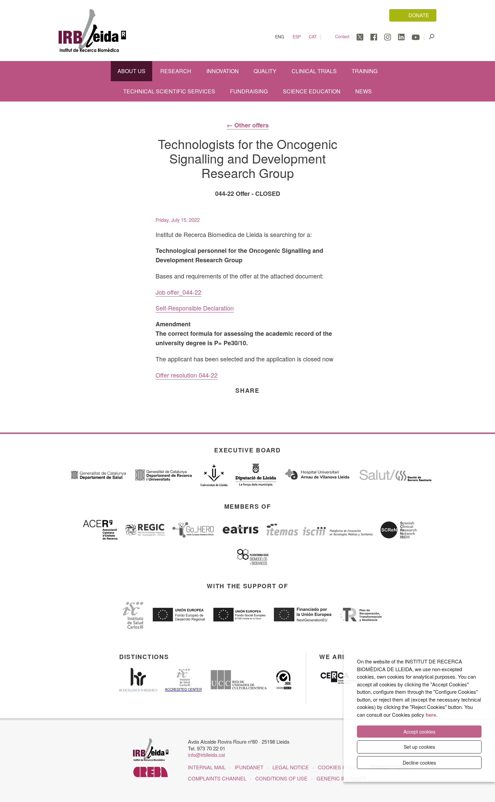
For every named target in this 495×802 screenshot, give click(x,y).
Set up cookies (419, 746)
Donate (418, 15)
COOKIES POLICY (339, 767)
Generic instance (341, 778)
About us (131, 71)
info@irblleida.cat (206, 754)
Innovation (222, 71)
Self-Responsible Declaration (195, 307)
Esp (297, 37)
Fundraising (249, 91)
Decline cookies (419, 762)
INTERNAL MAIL (207, 767)
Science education (311, 91)
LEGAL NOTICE (290, 767)
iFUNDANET (249, 767)
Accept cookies (419, 731)
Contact (342, 36)
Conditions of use (281, 778)
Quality (265, 71)
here (431, 714)
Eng (279, 37)
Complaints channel (217, 778)
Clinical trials (314, 71)
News (363, 91)
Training (364, 71)
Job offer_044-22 (178, 292)
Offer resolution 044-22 (187, 374)
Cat (313, 37)
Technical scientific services (169, 91)
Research (175, 71)
